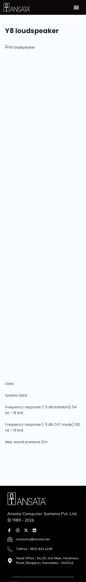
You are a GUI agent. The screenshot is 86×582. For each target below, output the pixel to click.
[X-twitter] (26, 530)
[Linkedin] (34, 530)
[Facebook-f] (9, 530)
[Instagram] (18, 530)
